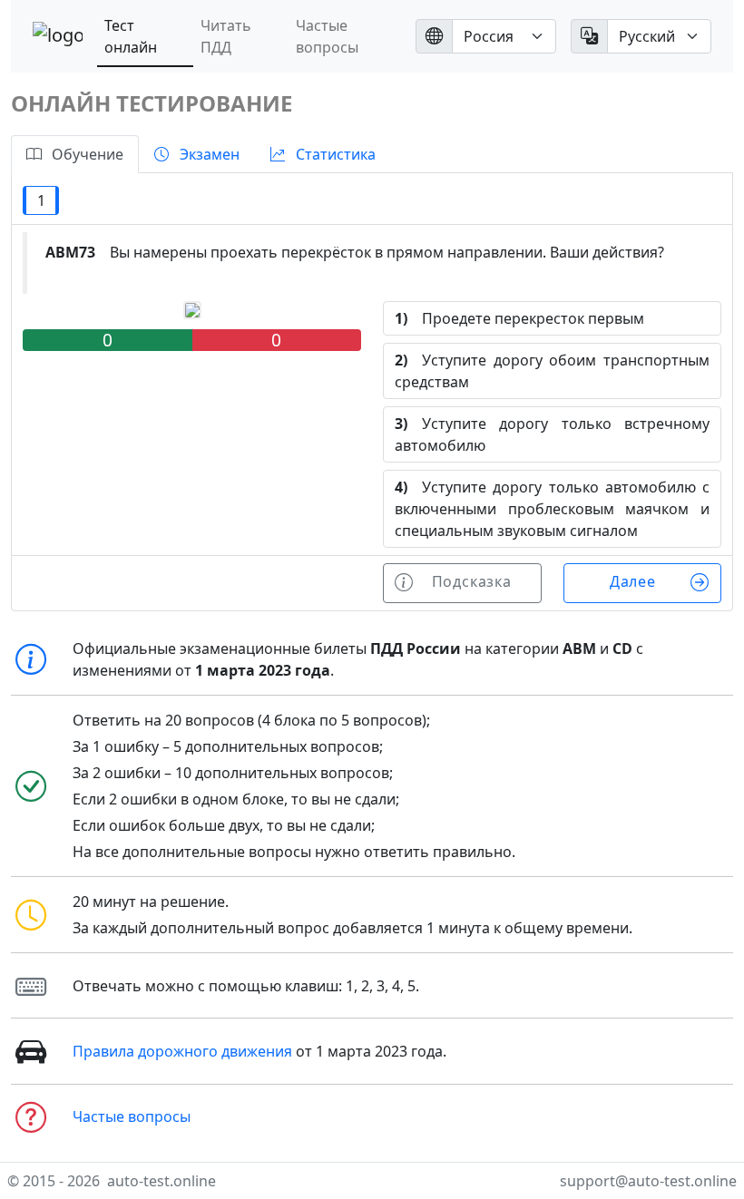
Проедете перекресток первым (519, 318)
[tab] (75, 154)
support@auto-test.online (648, 1181)
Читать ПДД (226, 36)
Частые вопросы (327, 36)
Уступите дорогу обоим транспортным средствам (552, 371)
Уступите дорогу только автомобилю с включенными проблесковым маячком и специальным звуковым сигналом (552, 509)
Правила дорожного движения (182, 1051)
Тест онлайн (130, 36)
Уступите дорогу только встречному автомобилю (552, 434)
